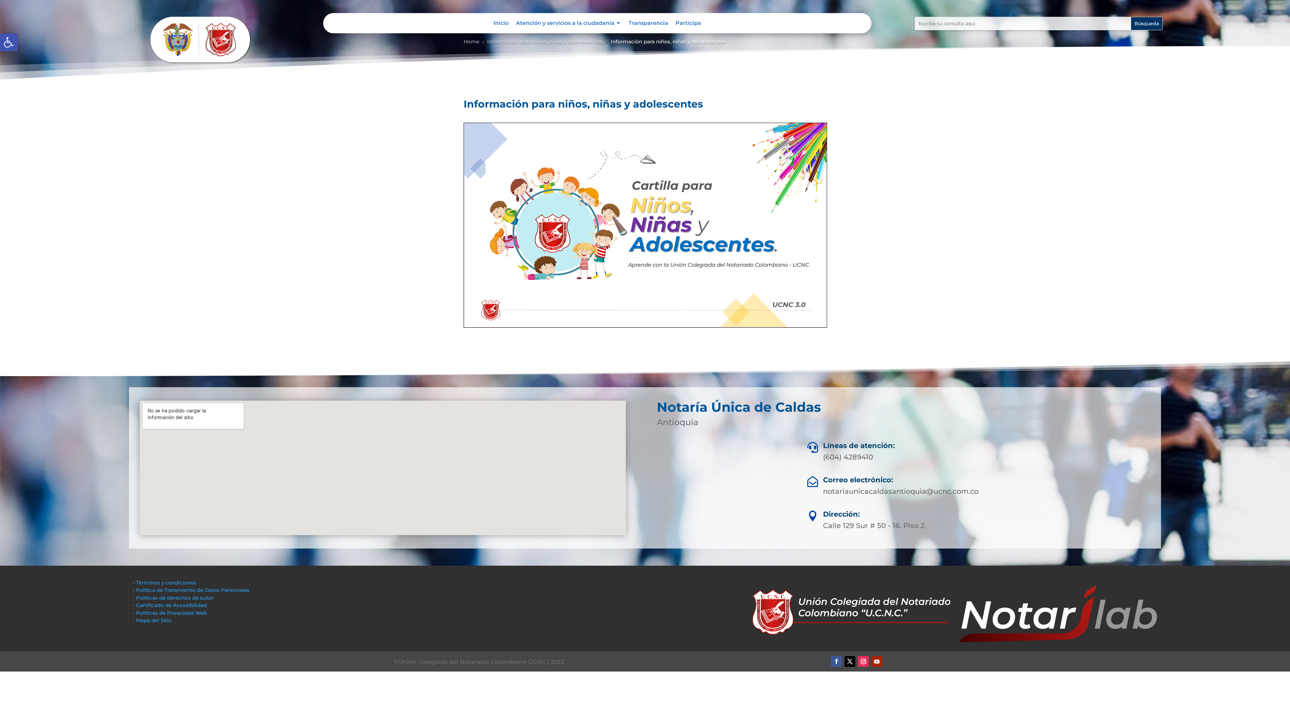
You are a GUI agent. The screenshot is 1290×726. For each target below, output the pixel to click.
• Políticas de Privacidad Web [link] (170, 613)
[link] (8, 42)
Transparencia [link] (648, 23)
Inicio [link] (501, 23)
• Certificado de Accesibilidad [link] (170, 605)
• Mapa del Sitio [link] (153, 620)
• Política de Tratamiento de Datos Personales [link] (191, 590)
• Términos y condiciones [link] (165, 582)
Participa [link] (688, 23)
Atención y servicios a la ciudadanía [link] (565, 23)
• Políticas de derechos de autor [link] (173, 598)
